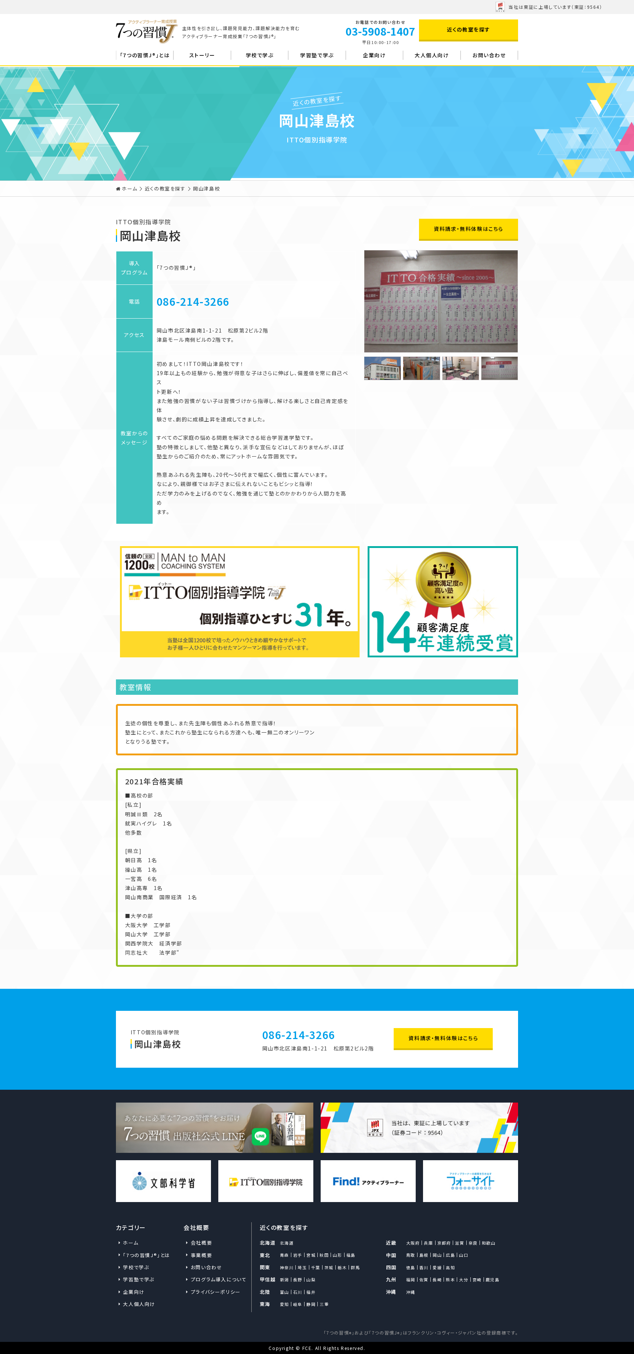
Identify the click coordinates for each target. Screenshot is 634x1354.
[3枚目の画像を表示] (460, 368)
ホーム (129, 188)
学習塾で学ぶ (317, 55)
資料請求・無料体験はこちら (468, 228)
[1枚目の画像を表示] (382, 368)
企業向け (374, 55)
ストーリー (202, 55)
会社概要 (201, 1242)
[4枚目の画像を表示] (499, 368)
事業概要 (201, 1255)
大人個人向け (432, 55)
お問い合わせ (489, 55)
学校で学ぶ (260, 55)
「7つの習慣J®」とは (145, 55)
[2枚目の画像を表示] (421, 368)
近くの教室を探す (468, 29)
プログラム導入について (217, 1279)
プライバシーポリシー (216, 1291)
